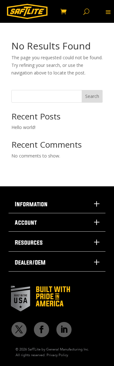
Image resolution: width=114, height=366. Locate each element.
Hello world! (23, 127)
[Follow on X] (19, 329)
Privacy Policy (57, 355)
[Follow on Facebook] (41, 329)
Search (92, 96)
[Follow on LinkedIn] (64, 329)
